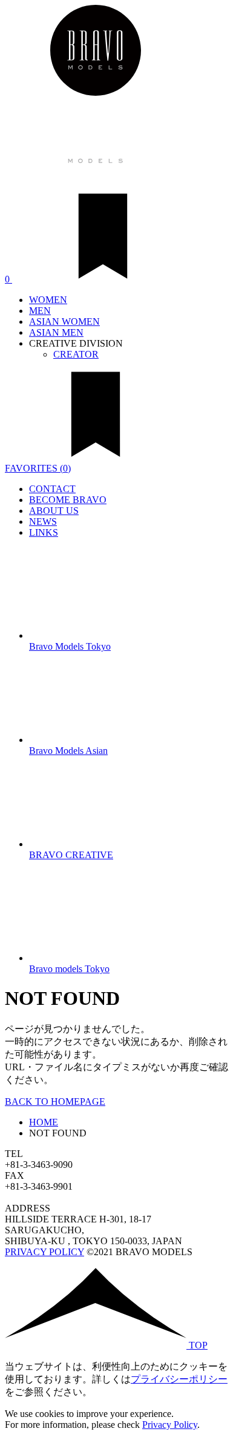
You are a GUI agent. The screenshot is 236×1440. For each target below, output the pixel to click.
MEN (40, 310)
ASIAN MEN (56, 332)
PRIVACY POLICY (44, 1252)
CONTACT (52, 489)
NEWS (43, 521)
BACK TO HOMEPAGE (55, 1101)
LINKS (43, 532)
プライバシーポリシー (179, 1379)
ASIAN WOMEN (64, 321)
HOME (43, 1122)
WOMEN (48, 300)
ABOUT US (54, 510)
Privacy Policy (169, 1424)
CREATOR (76, 354)
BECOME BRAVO (68, 500)
